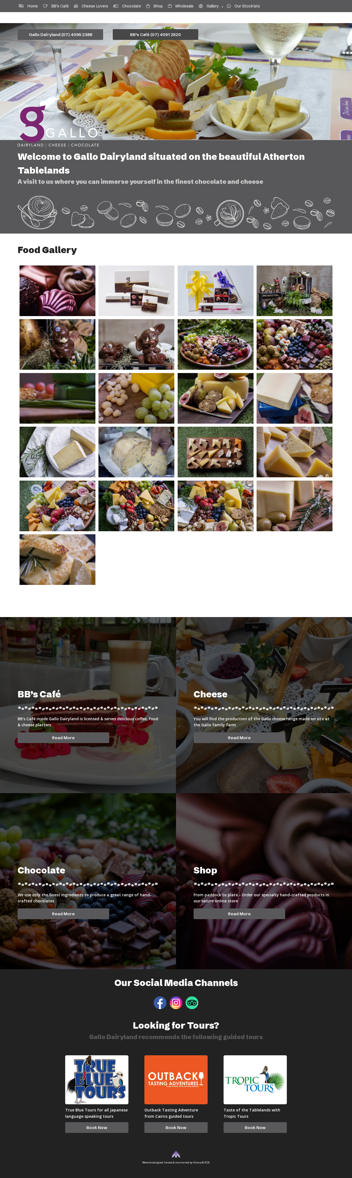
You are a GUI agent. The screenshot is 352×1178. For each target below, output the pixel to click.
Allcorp (197, 1162)
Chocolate (129, 6)
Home (31, 6)
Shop (156, 6)
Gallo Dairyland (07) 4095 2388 (60, 34)
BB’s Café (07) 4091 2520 (155, 34)
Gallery (211, 6)
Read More (63, 737)
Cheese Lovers (93, 6)
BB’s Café (58, 6)
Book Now (96, 1127)
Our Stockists (245, 6)
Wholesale (182, 6)
